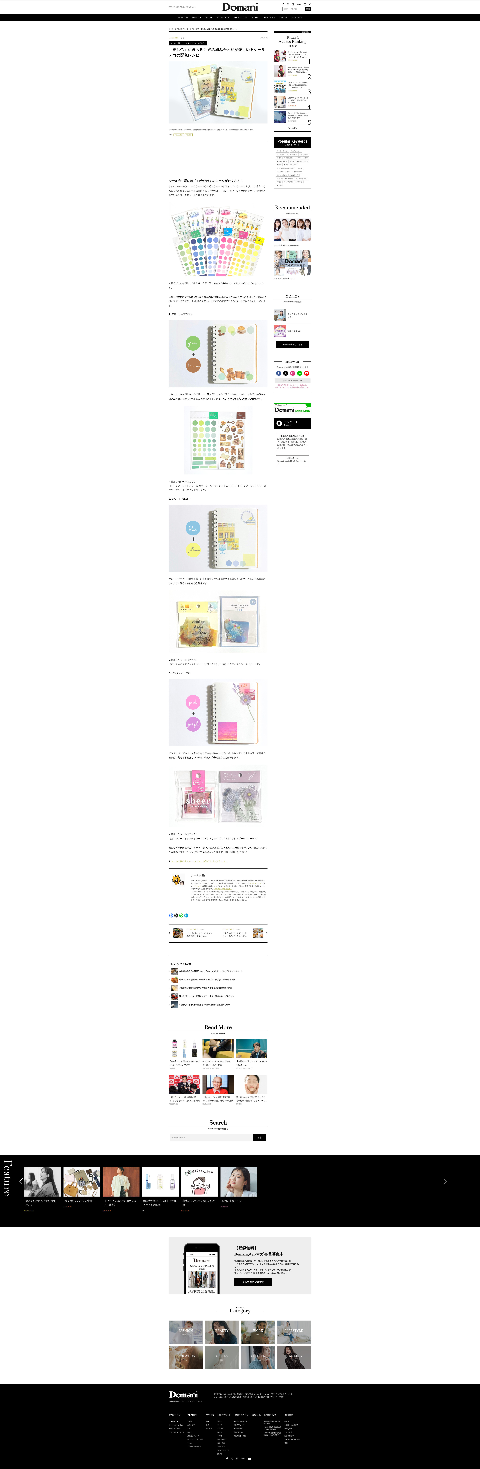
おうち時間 (304, 154)
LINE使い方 (294, 175)
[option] (42, 1190)
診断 (279, 164)
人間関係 (281, 154)
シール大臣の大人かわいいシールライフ (188, 43)
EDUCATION (240, 17)
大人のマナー (296, 151)
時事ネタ (299, 182)
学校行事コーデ (239, 1425)
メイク (189, 1421)
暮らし (219, 1421)
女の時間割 (288, 182)
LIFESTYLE (223, 17)
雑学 (207, 1421)
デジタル (209, 1429)
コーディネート (174, 1421)
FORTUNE (269, 17)
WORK (209, 17)
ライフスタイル (180, 29)
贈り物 (219, 1454)
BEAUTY (196, 17)
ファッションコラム (176, 1425)
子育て (219, 1436)
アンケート (291, 422)
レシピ (195, 29)
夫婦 (292, 161)
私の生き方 (221, 1447)
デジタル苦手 (298, 171)
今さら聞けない (283, 151)
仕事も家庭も (282, 161)
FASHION (183, 17)
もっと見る (292, 128)
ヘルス (219, 1432)
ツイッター (198, 886)
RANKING (296, 17)
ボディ (189, 1432)
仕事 (207, 1425)
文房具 (189, 134)
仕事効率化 (288, 158)
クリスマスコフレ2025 (195, 1439)
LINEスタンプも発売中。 (223, 889)
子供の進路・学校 (240, 1436)
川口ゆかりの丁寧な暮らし (286, 168)
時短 (279, 182)
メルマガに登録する (253, 1282)
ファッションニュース (176, 1432)
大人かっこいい (302, 178)
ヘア (188, 1429)
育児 (279, 158)
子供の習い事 (238, 1432)
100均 (298, 158)
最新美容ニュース (193, 1436)
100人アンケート (223, 1450)
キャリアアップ (303, 161)
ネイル (189, 1443)
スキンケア (191, 1425)
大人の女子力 (292, 154)
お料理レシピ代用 (284, 171)
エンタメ (220, 1429)
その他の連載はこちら (292, 344)
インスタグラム (255, 883)
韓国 (300, 168)
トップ (171, 29)
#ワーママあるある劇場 (285, 178)
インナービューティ (194, 1447)
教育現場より (238, 1429)
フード (189, 29)
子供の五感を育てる (240, 1421)
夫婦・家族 (221, 1443)
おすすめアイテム (175, 1429)
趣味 (306, 158)
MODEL (255, 17)
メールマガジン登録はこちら (292, 380)
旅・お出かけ (221, 1439)
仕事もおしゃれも (291, 164)
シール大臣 (179, 134)
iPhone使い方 (282, 175)
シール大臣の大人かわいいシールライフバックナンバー (199, 861)
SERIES (283, 17)
